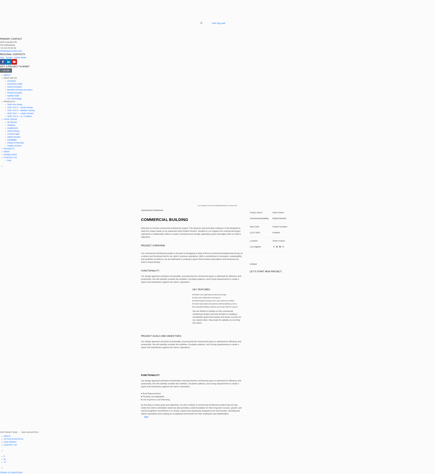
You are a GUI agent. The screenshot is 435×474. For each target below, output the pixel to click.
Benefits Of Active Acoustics (20, 90)
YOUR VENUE (10, 119)
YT (5, 462)
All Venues (12, 122)
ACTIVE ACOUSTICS (13, 439)
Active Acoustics (14, 87)
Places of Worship (15, 143)
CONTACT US (10, 157)
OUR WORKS (10, 442)
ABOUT (7, 75)
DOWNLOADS (10, 154)
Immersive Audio (14, 84)
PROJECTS (9, 149)
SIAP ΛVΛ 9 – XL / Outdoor (19, 116)
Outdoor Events (14, 146)
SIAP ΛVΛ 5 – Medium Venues (21, 110)
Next (146, 417)
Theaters (11, 125)
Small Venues (13, 131)
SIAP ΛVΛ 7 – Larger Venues (20, 113)
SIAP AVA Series (14, 104)
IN (5, 459)
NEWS (7, 151)
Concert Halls (13, 134)
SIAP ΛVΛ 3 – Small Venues (20, 107)
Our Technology (14, 98)
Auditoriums (12, 128)
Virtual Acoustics (14, 93)
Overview (11, 81)
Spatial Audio (13, 96)
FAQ (9, 160)
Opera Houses (13, 137)
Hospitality (12, 140)
